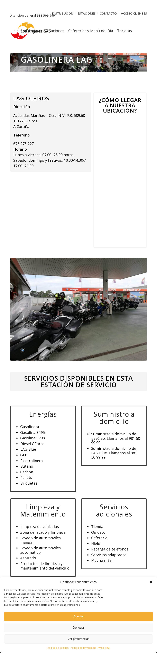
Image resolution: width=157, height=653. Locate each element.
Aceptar (78, 616)
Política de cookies (57, 648)
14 (96, 355)
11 (86, 355)
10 (83, 355)
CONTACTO (108, 13)
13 (93, 355)
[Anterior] (19, 309)
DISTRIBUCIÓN (62, 13)
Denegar (78, 627)
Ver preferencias (79, 639)
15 (99, 355)
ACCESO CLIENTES (134, 13)
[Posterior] (137, 309)
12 (90, 355)
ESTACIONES (86, 13)
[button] (151, 582)
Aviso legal (104, 648)
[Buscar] (33, 55)
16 (103, 355)
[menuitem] (62, 13)
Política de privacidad (83, 648)
